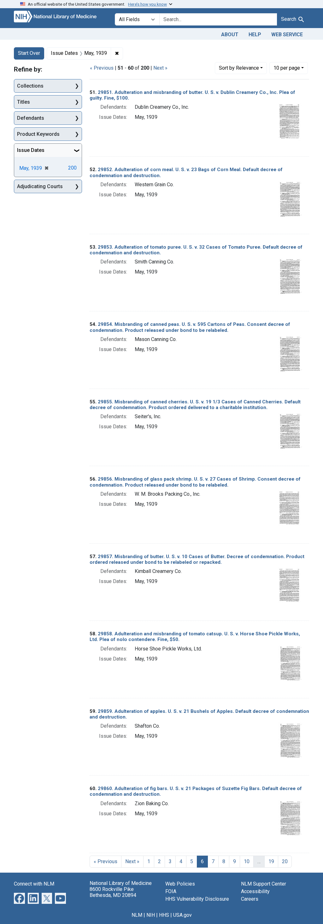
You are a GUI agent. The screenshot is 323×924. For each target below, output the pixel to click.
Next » (160, 68)
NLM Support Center (263, 884)
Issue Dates (30, 150)
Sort (239, 68)
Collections (30, 86)
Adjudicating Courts (40, 186)
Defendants (30, 118)
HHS (164, 915)
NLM (137, 915)
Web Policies (180, 884)
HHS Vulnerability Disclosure (197, 899)
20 (285, 861)
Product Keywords (38, 134)
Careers (249, 899)
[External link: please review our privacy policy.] (19, 898)
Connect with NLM (34, 884)
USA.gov (182, 915)
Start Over (29, 53)
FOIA (170, 891)
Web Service (287, 35)
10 (286, 68)
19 (271, 861)
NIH (150, 915)
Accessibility (255, 891)
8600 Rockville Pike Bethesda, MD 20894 (113, 892)
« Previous (102, 68)
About (229, 35)
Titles (23, 102)
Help (255, 35)
